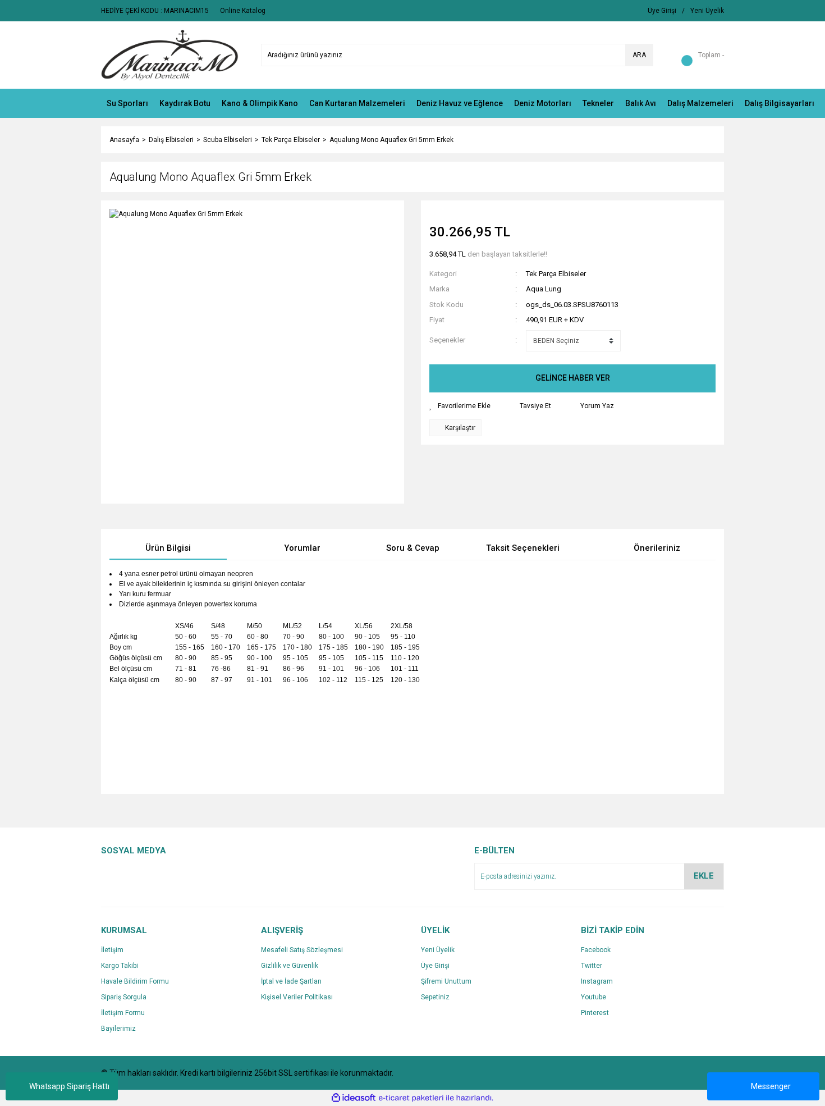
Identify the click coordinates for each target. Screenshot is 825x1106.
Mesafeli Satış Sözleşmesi (302, 950)
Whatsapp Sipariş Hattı (69, 1086)
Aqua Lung (543, 289)
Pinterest (595, 1013)
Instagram (597, 981)
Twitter (591, 966)
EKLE (704, 876)
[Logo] (170, 54)
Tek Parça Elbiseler (556, 273)
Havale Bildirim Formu (135, 981)
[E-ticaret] (411, 1098)
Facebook (596, 950)
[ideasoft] (353, 1098)
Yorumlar (302, 548)
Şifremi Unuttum (446, 981)
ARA (639, 55)
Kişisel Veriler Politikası (297, 997)
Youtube (593, 997)
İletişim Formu (123, 1013)
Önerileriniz (657, 548)
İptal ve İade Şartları (291, 981)
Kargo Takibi (119, 966)
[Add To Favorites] (460, 406)
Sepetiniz (435, 997)
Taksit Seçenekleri (523, 548)
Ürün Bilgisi (168, 548)
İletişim (112, 950)
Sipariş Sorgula (123, 997)
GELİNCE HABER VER (572, 377)
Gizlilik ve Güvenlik (289, 966)
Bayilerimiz (118, 1028)
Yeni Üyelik (438, 950)
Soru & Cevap (412, 548)
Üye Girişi (435, 966)
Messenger (771, 1086)
